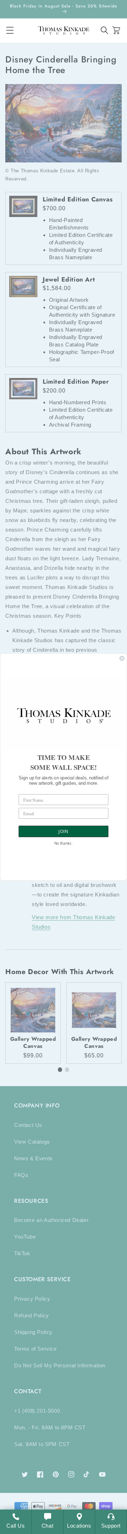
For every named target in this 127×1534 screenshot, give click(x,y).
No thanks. (63, 843)
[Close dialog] (122, 658)
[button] (105, 30)
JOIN (63, 831)
